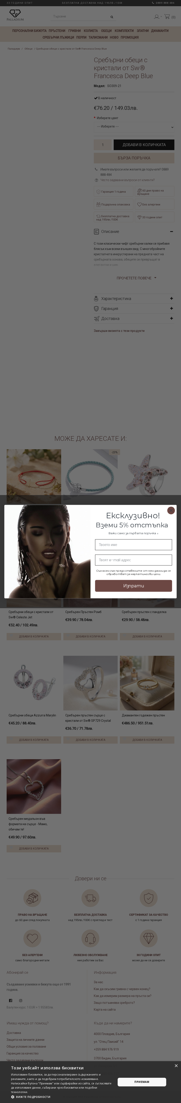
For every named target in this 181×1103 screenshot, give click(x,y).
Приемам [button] (141, 1082)
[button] (62, 1097)
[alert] (90, 1082)
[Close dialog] (171, 510)
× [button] (176, 1066)
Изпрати (133, 585)
